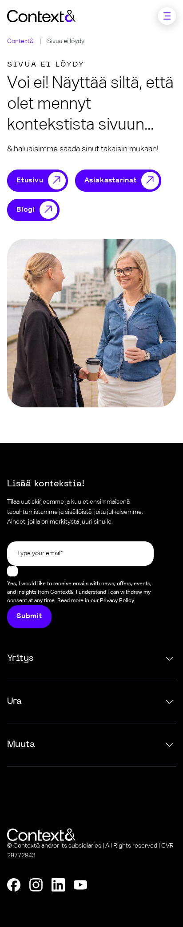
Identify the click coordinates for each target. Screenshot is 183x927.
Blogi (25, 210)
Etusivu (30, 181)
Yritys (20, 658)
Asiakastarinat (110, 181)
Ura (14, 701)
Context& (20, 41)
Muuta (21, 744)
